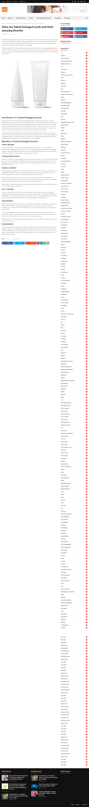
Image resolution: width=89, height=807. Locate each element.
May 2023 (74, 731)
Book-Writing (74, 144)
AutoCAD (74, 111)
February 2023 (74, 739)
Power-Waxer (74, 455)
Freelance (74, 258)
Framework (74, 255)
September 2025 (74, 656)
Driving (74, 214)
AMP (74, 77)
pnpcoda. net (74, 452)
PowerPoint (74, 458)
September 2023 (74, 720)
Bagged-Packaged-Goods (74, 122)
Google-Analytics (74, 280)
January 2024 (74, 709)
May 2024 (74, 698)
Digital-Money (74, 205)
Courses (74, 164)
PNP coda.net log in (74, 447)
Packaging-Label (9, 23)
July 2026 (74, 637)
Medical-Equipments (74, 366)
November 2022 (74, 748)
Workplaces (74, 616)
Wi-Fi (74, 611)
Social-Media (74, 522)
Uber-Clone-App (74, 575)
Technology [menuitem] (57, 18)
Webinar (74, 597)
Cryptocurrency (74, 175)
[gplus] (84, 1)
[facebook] (72, 1)
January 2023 (74, 742)
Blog (74, 136)
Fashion (74, 250)
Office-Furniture (74, 408)
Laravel (74, 333)
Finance (74, 252)
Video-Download (74, 580)
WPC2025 (74, 619)
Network (74, 394)
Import (74, 311)
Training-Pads (74, 566)
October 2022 (74, 751)
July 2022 (74, 759)
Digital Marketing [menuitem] (21, 18)
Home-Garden (74, 300)
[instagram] (78, 1)
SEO (74, 502)
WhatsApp (74, 608)
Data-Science (74, 189)
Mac (74, 350)
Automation (74, 114)
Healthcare (74, 294)
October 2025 (74, 653)
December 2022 (74, 745)
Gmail (74, 275)
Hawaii (74, 286)
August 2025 (74, 659)
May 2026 (74, 639)
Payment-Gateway (74, 425)
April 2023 (74, 734)
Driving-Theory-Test (74, 216)
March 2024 (74, 703)
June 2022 (74, 762)
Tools (74, 558)
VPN (74, 583)
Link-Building (74, 344)
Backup (74, 119)
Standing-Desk (74, 536)
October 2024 (74, 687)
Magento (74, 352)
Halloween (74, 283)
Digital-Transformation (74, 208)
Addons (74, 55)
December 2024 (74, 681)
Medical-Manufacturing (74, 369)
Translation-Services (74, 569)
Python (74, 469)
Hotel (74, 308)
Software (74, 525)
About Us (8, 1)
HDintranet (74, 289)
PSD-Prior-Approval (74, 466)
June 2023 (74, 728)
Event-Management (74, 241)
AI (74, 66)
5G (74, 52)
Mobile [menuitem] (31, 18)
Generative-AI (74, 272)
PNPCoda (74, 450)
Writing (74, 622)
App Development (74, 91)
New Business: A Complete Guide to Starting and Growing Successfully (18, 796)
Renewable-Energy (74, 483)
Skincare (74, 511)
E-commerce (74, 222)
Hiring (74, 297)
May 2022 (74, 764)
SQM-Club (74, 533)
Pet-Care (74, 439)
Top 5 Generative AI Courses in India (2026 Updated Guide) (48, 785)
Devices (74, 194)
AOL (74, 89)
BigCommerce (74, 125)
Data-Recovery (74, 186)
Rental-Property (74, 486)
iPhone (74, 325)
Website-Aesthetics (74, 600)
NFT (74, 400)
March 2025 (74, 673)
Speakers (74, 530)
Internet (74, 319)
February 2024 (74, 706)
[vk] (80, 36)
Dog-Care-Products (74, 211)
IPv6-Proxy (74, 330)
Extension (74, 247)
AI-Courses (74, 69)
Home (3, 1)
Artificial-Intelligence (74, 102)
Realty (74, 480)
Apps (74, 97)
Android (74, 80)
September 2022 (74, 753)
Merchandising (74, 372)
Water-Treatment (74, 589)
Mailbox (74, 355)
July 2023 (74, 726)
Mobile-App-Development (74, 380)
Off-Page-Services (74, 405)
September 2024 (74, 689)
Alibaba (74, 72)
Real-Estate (74, 475)
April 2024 (74, 701)
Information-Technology (74, 314)
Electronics (74, 230)
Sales (74, 494)
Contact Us (15, 1)
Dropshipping (74, 219)
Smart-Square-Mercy (74, 514)
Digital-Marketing (74, 202)
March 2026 (74, 645)
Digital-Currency (74, 200)
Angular (74, 83)
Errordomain (74, 239)
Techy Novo (6, 34)
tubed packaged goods (50, 48)
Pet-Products (74, 441)
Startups (74, 539)
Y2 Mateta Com (74, 625)
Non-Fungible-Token (74, 402)
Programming (74, 464)
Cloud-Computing (74, 152)
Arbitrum (74, 100)
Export (74, 244)
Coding (74, 155)
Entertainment (74, 233)
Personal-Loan (74, 436)
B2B (74, 116)
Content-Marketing (74, 161)
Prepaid (74, 461)
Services (74, 505)
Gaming (74, 266)
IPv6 (74, 327)
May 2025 (74, 667)
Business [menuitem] (10, 18)
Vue (74, 586)
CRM (74, 169)
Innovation (74, 316)
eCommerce (74, 225)
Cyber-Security (74, 177)
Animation (74, 86)
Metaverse (74, 375)
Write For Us (22, 1)
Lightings (74, 341)
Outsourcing (74, 419)
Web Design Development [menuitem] (44, 18)
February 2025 (74, 676)
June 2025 (74, 664)
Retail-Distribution (74, 489)
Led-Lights (74, 336)
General (74, 269)
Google (74, 277)
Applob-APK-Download (74, 94)
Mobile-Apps (74, 383)
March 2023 (74, 737)
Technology (74, 550)
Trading (74, 564)
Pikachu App (74, 444)
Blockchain (74, 133)
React (74, 472)
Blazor (74, 130)
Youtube (74, 627)
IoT (74, 322)
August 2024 (74, 692)
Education (74, 227)
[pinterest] (81, 1)
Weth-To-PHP (74, 605)
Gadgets (74, 264)
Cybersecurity (74, 180)
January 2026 (74, 648)
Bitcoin (74, 127)
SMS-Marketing (74, 516)
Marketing (74, 364)
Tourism (74, 561)
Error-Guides (74, 236)
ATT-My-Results (74, 108)
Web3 (74, 594)
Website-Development (74, 602)
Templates (74, 552)
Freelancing (74, 261)
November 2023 (74, 714)
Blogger (74, 139)
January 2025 (74, 678)
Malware (74, 358)
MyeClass (74, 389)
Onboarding (74, 411)
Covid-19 (74, 166)
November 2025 (74, 651)
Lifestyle (74, 339)
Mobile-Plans (74, 386)
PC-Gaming (74, 430)
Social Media (74, 519)
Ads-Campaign (74, 58)
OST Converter (74, 416)
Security (74, 500)
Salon (74, 497)
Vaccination (74, 577)
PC (74, 427)
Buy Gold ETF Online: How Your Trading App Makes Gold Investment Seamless (18, 777)
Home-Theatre (74, 302)
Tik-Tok (74, 555)
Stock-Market (74, 541)
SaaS (74, 491)
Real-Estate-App (74, 477)
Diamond (74, 197)
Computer (74, 158)
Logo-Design (74, 347)
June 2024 (74, 695)
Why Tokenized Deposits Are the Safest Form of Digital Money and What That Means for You (18, 786)
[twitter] (75, 1)
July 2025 (74, 662)
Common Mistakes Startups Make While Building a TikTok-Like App (48, 793)
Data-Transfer (74, 191)
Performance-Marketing (74, 433)
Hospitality (74, 305)
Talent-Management (74, 544)
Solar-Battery (74, 527)
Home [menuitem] (3, 18)
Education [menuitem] (67, 18)
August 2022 (74, 756)
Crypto (74, 172)
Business (8, 239)
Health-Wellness (74, 291)
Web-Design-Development (74, 591)
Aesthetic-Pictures (74, 64)
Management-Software (74, 361)
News (74, 397)
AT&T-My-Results (74, 105)
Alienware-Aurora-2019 (74, 75)
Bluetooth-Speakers (74, 141)
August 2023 (74, 723)
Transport (74, 572)
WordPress (74, 614)
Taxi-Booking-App (74, 547)
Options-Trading (74, 414)
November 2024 (74, 684)
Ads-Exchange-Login (74, 61)
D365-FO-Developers (74, 183)
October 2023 (74, 717)
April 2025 (74, 670)
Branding (74, 147)
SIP (74, 508)
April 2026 (74, 642)
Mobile (74, 377)
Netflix (74, 391)
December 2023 (74, 712)
